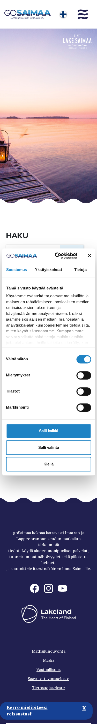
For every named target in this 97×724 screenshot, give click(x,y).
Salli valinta (48, 447)
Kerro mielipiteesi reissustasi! (27, 711)
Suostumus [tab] (16, 269)
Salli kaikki (48, 431)
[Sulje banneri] (89, 256)
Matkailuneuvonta (48, 651)
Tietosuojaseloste (48, 687)
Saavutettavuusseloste (48, 678)
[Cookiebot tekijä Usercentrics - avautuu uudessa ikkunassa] (57, 255)
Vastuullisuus (48, 669)
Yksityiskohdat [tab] (48, 269)
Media (48, 660)
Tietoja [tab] (80, 269)
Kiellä (48, 464)
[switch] (83, 375)
